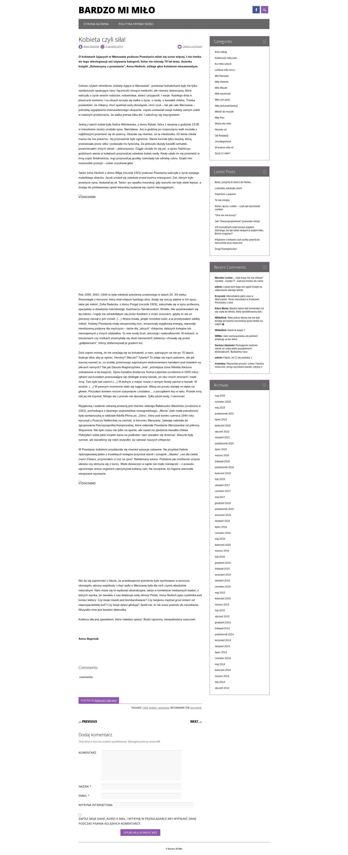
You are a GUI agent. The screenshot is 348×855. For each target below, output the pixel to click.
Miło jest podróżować (226, 105)
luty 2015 (220, 610)
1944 (145, 707)
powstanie (163, 707)
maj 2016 (220, 538)
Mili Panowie (222, 76)
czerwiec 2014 (223, 658)
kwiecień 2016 (223, 545)
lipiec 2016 (221, 527)
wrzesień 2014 (223, 640)
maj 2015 (220, 592)
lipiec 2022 (221, 419)
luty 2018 (220, 479)
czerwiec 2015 (223, 586)
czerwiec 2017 (223, 491)
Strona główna (96, 24)
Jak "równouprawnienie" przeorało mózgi (237, 221)
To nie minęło (222, 200)
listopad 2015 (222, 568)
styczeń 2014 (222, 688)
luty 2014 (220, 682)
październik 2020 (224, 443)
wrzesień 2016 (223, 515)
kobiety (153, 707)
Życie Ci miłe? (222, 153)
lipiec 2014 (221, 652)
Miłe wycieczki (223, 93)
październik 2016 (224, 509)
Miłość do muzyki (224, 111)
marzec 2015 (222, 604)
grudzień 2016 (223, 503)
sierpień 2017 (222, 485)
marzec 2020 (222, 455)
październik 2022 (224, 413)
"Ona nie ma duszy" (225, 215)
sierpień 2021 (222, 437)
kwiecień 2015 (223, 598)
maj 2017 (220, 497)
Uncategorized (223, 141)
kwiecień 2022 (223, 425)
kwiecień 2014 (223, 670)
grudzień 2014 (223, 622)
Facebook (256, 9)
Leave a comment (192, 46)
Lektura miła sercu (225, 70)
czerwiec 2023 (223, 401)
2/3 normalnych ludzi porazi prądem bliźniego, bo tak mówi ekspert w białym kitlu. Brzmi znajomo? (239, 230)
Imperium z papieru (225, 194)
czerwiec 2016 (223, 533)
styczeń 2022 (222, 431)
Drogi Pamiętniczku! (226, 249)
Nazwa (85, 786)
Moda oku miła (223, 123)
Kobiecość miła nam (105, 700)
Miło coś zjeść (222, 99)
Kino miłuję (221, 52)
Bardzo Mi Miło (117, 10)
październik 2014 (224, 634)
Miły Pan (219, 117)
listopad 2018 (222, 461)
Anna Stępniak (91, 46)
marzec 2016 (222, 550)
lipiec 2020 (221, 449)
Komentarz (87, 752)
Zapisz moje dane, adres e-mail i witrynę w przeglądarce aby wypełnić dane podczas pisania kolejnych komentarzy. (137, 821)
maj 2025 (220, 395)
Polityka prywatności (136, 24)
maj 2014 (220, 664)
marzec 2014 (222, 676)
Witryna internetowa (96, 805)
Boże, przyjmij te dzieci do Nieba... (233, 182)
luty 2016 (220, 556)
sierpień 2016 (222, 521)
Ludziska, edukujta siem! (228, 188)
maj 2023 (220, 407)
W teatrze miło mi (224, 147)
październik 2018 (224, 467)
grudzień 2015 (223, 562)
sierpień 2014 (222, 646)
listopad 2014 (222, 628)
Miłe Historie (222, 81)
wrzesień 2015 (223, 574)
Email (84, 796)
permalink (195, 707)
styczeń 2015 (222, 616)
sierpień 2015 (222, 580)
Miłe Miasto (221, 87)
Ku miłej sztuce (223, 63)
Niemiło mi (221, 129)
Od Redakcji (221, 135)
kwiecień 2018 (223, 473)
